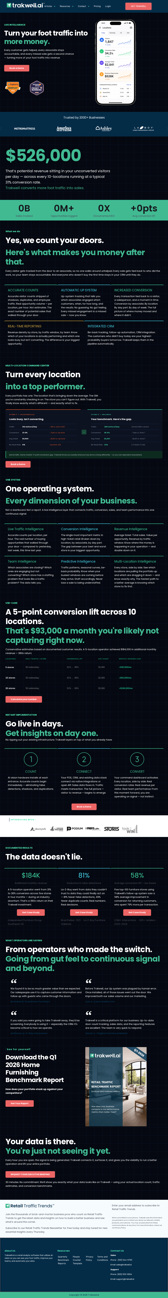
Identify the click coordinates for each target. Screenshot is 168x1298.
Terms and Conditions (102, 1258)
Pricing (97, 6)
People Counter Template (77, 1260)
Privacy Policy (89, 1258)
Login (108, 6)
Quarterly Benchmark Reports (63, 1260)
